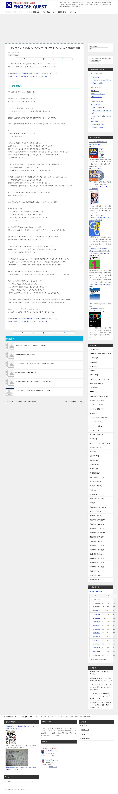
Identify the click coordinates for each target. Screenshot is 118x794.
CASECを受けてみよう (98, 121)
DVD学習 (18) (94, 349)
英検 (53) (93, 503)
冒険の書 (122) (94, 456)
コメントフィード (86, 734)
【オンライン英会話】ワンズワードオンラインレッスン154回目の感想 (33, 381)
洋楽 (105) (93, 490)
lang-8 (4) (93, 370)
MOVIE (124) (94, 375)
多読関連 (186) (94, 460)
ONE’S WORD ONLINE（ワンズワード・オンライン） (29, 76)
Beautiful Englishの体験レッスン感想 (25, 354)
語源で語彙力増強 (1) (96, 575)
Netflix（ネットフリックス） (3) (99, 379)
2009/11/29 (96, 647)
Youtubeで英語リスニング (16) (99, 396)
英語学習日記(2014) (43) (97, 554)
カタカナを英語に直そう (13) (98, 417)
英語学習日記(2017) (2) (97, 566)
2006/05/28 (96, 614)
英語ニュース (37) (95, 511)
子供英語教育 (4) (95, 464)
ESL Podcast (95, 91)
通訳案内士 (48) (94, 579)
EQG (21, 12)
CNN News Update (96, 97)
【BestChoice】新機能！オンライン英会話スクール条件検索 (31, 345)
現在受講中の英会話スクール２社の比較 (25, 372)
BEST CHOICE (95, 61)
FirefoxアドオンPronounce (99, 105)
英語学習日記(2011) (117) (97, 541)
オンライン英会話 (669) (97, 409)
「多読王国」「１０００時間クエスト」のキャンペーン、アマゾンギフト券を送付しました (101, 696)
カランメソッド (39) (96, 421)
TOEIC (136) (94, 392)
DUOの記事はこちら (95, 166)
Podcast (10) (94, 387)
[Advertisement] (59, 28)
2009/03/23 (96, 636)
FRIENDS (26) (94, 358)
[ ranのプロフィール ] (52, 750)
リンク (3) (93, 451)
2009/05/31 (96, 640)
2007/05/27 (96, 625)
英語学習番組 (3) (95, 571)
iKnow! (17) (93, 362)
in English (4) (94, 366)
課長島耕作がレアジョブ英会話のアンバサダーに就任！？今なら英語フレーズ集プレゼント (101, 705)
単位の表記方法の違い (97, 127)
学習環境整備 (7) (95, 473)
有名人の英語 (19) (95, 481)
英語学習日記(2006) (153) (97, 520)
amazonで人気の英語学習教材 (98, 142)
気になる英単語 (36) (96, 486)
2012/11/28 (96, 651)
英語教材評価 (62, 12)
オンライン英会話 (13, 55)
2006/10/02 (96, 618)
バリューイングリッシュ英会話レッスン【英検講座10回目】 (22, 401)
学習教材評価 (95, 77)
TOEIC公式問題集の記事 (96, 308)
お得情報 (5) (93, 413)
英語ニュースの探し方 (97, 107)
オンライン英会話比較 (32, 12)
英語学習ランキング (48, 12)
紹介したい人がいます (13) (98, 498)
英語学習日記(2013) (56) (97, 550)
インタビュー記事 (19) (96, 404)
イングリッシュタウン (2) (97, 400)
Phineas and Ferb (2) (96, 383)
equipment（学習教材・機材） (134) (100, 353)
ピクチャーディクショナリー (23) (100, 443)
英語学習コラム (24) (96, 515)
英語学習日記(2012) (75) (97, 545)
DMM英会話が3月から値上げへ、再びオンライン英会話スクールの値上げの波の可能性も (101, 687)
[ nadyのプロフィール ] (52, 760)
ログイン (84, 725)
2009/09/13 (96, 644)
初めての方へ (73, 12)
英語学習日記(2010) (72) (97, 537)
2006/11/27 (96, 621)
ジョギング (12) (94, 430)
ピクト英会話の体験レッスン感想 (73, 401)
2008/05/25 (96, 629)
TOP (19, 716)
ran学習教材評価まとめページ (98, 144)
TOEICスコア (53, 767)
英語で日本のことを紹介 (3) (98, 507)
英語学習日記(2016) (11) (97, 562)
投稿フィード (85, 730)
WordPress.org (85, 738)
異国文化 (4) (93, 494)
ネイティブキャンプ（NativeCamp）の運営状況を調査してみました (32, 390)
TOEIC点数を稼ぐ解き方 (98, 124)
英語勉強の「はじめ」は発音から (101, 80)
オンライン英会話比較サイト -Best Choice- (30, 73)
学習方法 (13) (94, 468)
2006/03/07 (96, 610)
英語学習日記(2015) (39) (97, 558)
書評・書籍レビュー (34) (97, 477)
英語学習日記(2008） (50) (97, 528)
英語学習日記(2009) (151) (97, 532)
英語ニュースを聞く (97, 83)
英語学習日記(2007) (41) (97, 524)
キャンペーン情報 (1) (96, 426)
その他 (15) (93, 439)
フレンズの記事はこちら (96, 215)
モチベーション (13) (96, 447)
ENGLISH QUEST (11, 12)
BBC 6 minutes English (98, 94)
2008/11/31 (96, 633)
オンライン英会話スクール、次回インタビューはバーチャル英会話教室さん (34, 363)
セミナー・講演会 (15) (96, 434)
